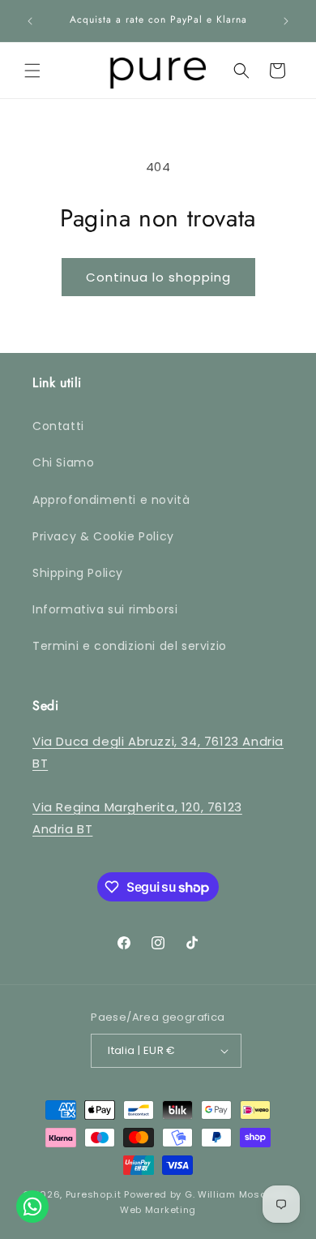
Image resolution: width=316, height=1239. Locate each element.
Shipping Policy (77, 573)
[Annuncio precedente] (30, 21)
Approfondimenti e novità (111, 500)
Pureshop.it (94, 1194)
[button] (32, 70)
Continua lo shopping (158, 277)
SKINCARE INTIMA (66, 367)
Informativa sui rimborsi (104, 609)
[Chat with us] (32, 1206)
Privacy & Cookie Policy (103, 536)
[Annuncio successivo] (286, 21)
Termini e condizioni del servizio (129, 646)
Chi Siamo (63, 462)
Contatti (58, 426)
